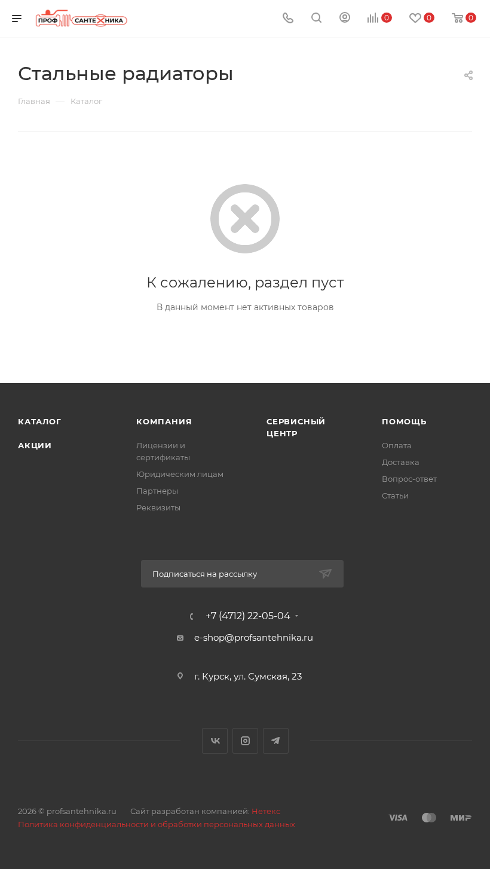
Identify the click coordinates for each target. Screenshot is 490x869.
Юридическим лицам (179, 474)
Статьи (395, 495)
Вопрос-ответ (409, 479)
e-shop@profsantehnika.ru (253, 637)
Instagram (245, 741)
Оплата (397, 445)
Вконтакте (215, 741)
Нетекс (266, 811)
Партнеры (157, 490)
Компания (164, 421)
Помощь (404, 421)
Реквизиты (158, 507)
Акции (35, 445)
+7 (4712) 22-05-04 (248, 616)
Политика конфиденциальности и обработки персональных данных (156, 824)
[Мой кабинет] (344, 19)
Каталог (40, 421)
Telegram (276, 741)
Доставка (400, 462)
